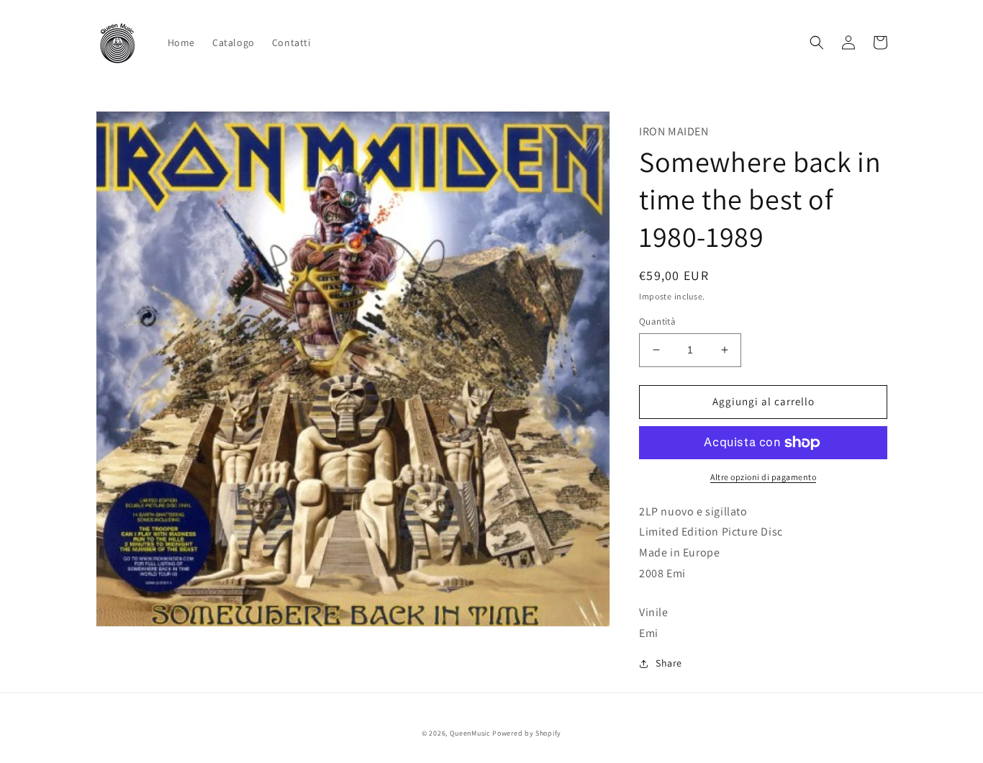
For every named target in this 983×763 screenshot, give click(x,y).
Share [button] (669, 662)
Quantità (657, 321)
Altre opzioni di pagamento (763, 476)
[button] (817, 42)
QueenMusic (470, 733)
